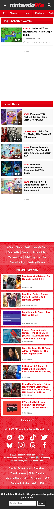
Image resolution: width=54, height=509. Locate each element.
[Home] (3, 13)
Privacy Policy (40, 252)
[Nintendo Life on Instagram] (21, 446)
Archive (42, 257)
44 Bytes (31, 458)
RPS (42, 483)
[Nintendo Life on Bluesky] (9, 446)
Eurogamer (36, 478)
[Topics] (5, 5)
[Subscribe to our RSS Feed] (9, 438)
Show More (26, 420)
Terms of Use (15, 257)
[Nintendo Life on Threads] (33, 446)
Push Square (24, 468)
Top (11, 247)
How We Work (40, 247)
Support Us (13, 252)
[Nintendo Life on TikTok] (33, 438)
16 (18, 122)
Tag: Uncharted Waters (17, 21)
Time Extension (18, 473)
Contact (26, 252)
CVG (34, 483)
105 (18, 139)
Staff (27, 247)
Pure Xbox (39, 468)
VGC (47, 478)
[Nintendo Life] (27, 5)
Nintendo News (13, 478)
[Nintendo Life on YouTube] (21, 438)
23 (18, 174)
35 (18, 157)
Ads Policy (30, 257)
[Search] (49, 5)
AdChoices (44, 458)
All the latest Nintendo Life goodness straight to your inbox (27, 495)
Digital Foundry (36, 473)
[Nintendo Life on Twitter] (44, 438)
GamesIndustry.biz (20, 483)
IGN (25, 478)
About (19, 247)
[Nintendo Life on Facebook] (44, 446)
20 (18, 40)
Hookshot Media (24, 455)
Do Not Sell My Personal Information (27, 461)
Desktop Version (36, 262)
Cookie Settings (17, 262)
